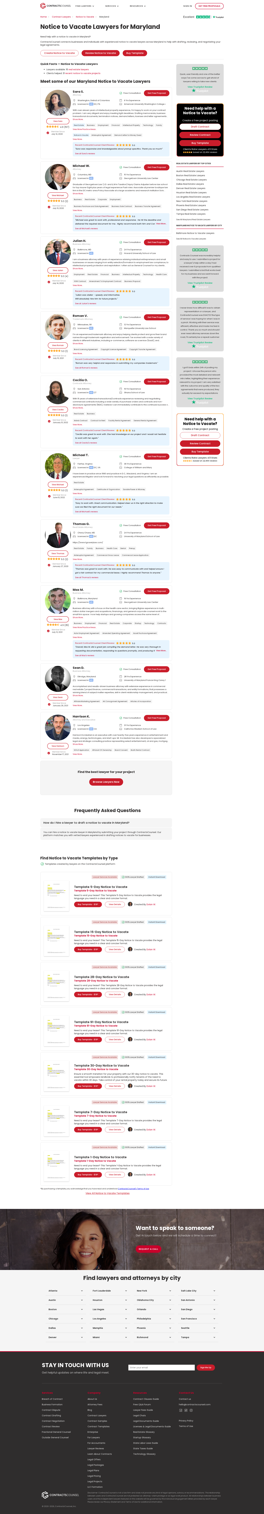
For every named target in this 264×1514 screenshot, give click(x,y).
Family (159, 125)
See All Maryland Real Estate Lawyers (193, 219)
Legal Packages (96, 1465)
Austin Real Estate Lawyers (190, 171)
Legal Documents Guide (146, 1421)
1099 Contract (80, 281)
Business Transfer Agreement (147, 206)
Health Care (161, 274)
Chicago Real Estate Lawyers (191, 179)
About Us (92, 1399)
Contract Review (51, 1426)
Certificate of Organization (108, 489)
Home (43, 16)
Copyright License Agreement (113, 349)
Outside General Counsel (55, 1437)
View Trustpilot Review (200, 86)
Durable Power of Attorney (134, 489)
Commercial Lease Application (135, 555)
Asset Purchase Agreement (145, 633)
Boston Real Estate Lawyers (190, 175)
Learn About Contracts (100, 1454)
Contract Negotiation (53, 1421)
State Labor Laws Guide (145, 1443)
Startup (138, 623)
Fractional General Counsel (56, 1432)
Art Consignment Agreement (115, 701)
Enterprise (93, 1432)
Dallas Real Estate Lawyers (190, 184)
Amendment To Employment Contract (105, 281)
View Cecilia (58, 409)
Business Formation (52, 1404)
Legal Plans (93, 1470)
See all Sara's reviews (85, 153)
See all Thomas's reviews (86, 577)
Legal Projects (95, 1481)
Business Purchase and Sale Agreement (91, 206)
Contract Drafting (51, 1415)
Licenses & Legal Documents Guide (152, 1426)
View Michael (58, 195)
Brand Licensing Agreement (86, 349)
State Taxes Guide (143, 1448)
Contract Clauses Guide (146, 1399)
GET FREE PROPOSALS (209, 6)
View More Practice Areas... (85, 129)
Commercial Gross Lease (108, 555)
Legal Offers (94, 1459)
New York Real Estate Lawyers (191, 201)
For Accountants (96, 1443)
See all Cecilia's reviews (86, 442)
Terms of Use (186, 1426)
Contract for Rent (98, 420)
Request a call (148, 1249)
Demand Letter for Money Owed (127, 135)
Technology (148, 125)
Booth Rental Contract (140, 750)
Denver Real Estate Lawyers (190, 188)
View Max (58, 619)
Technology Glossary (144, 1454)
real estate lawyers (79, 69)
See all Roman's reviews (86, 367)
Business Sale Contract (122, 206)
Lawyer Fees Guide (143, 1410)
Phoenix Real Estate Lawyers (191, 205)
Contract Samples (97, 1421)
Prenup (132, 548)
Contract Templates (99, 1426)
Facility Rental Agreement (119, 420)
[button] (66, 1290)
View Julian (58, 270)
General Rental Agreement (145, 420)
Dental (123, 548)
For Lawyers (94, 1437)
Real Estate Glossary (144, 1432)
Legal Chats (139, 1415)
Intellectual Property (131, 125)
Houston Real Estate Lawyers (191, 192)
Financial (116, 125)
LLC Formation (95, 1486)
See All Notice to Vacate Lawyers (191, 238)
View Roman (58, 345)
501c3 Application (81, 750)
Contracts (161, 623)
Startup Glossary (142, 1437)
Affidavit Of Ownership (102, 750)
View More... (78, 139)
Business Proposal (132, 281)
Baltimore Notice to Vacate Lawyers (195, 233)
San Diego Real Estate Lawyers (192, 209)
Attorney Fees (95, 1404)
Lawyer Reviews (96, 1448)
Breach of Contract (52, 1399)
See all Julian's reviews (85, 303)
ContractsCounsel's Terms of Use (133, 1188)
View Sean (58, 697)
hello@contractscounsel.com (195, 1404)
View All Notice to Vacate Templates (108, 1193)
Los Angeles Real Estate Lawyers (193, 196)
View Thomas (57, 553)
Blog (90, 1410)
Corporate (102, 199)
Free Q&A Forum (142, 1404)
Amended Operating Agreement (116, 633)
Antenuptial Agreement (101, 135)
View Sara (57, 121)
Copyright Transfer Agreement (142, 349)
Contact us (185, 1399)
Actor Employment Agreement (86, 633)
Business (91, 125)
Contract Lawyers (61, 16)
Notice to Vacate (85, 16)
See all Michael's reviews (86, 228)
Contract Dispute (51, 1410)
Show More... (78, 119)
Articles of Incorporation (140, 701)
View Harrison (58, 746)
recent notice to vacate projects (82, 73)
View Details (115, 904)
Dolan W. (151, 904)
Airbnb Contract (80, 420)
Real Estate (79, 125)
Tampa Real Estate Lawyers (190, 213)
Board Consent (121, 750)
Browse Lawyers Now (106, 782)
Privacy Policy (186, 1420)
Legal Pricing (94, 1476)
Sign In (187, 6)
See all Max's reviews (84, 655)
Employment (103, 125)
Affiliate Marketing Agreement (87, 701)
